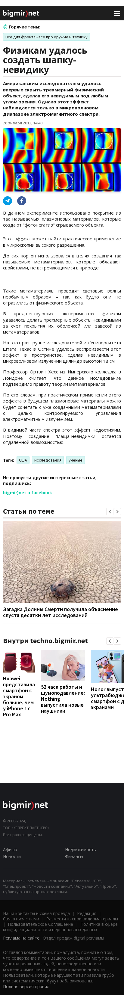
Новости (12, 856)
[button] (109, 511)
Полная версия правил (26, 986)
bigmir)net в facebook (27, 492)
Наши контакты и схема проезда (36, 913)
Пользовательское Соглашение (40, 924)
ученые (75, 460)
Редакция (86, 913)
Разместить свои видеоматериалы (82, 919)
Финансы (74, 856)
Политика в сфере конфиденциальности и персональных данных (60, 926)
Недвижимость (80, 849)
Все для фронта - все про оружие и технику (46, 37)
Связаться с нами (21, 919)
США (23, 460)
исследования (47, 460)
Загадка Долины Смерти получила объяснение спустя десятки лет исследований (60, 612)
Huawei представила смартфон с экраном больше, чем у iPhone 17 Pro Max (19, 696)
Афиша (10, 849)
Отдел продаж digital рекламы (73, 938)
